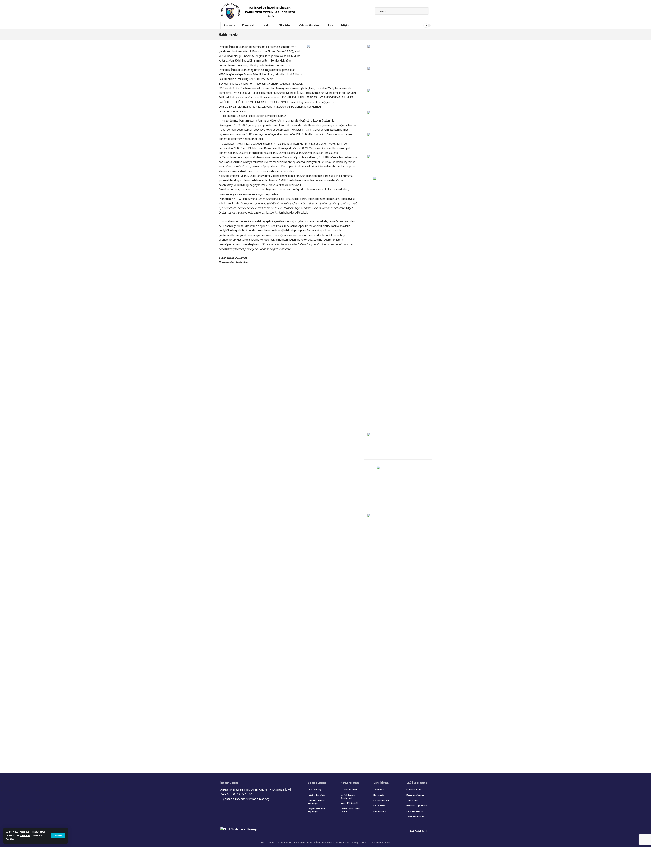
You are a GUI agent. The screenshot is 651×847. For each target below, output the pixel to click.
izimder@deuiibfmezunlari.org (244, 799)
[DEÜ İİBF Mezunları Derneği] (258, 11)
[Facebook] (370, 11)
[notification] (419, 25)
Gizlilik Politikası (26, 835)
